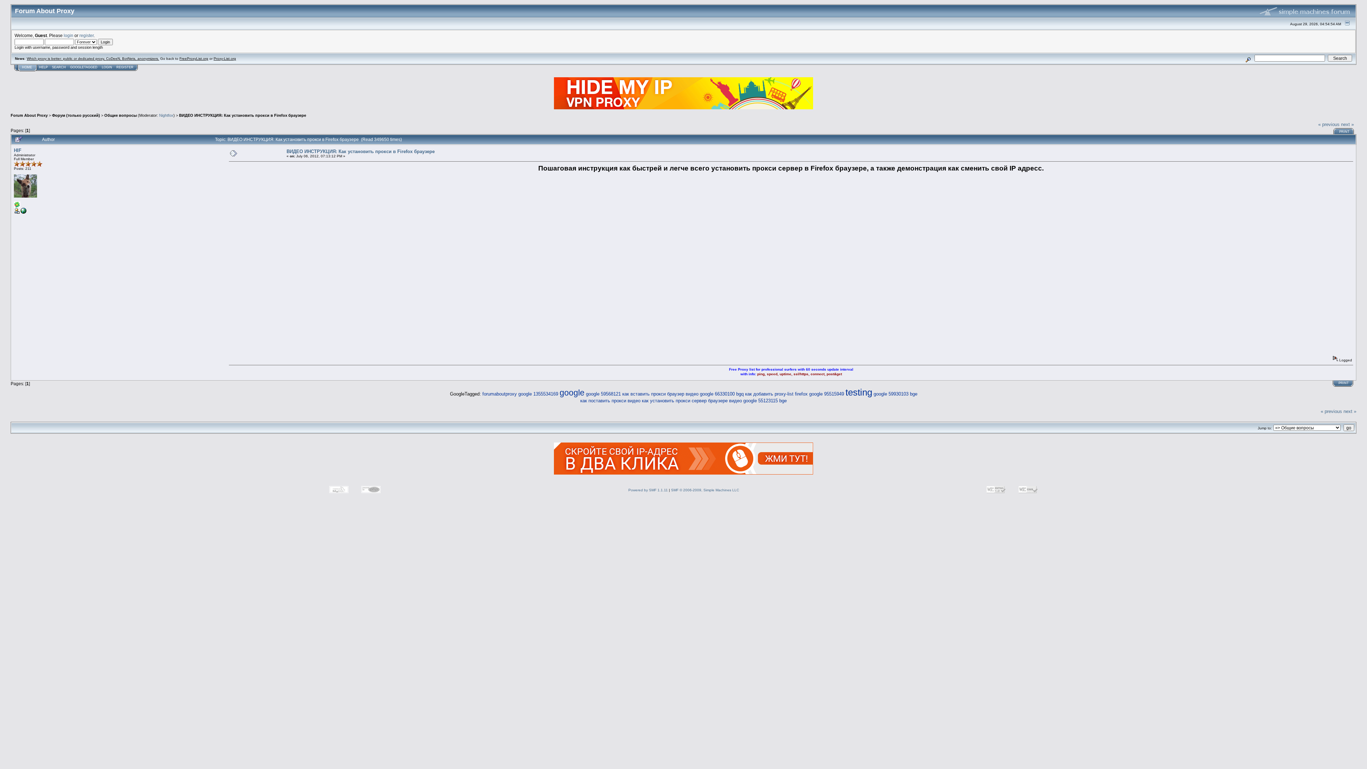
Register (124, 67)
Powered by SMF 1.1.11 (648, 490)
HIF (17, 150)
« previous (1329, 124)
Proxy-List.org (225, 59)
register (86, 35)
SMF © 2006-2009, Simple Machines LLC (705, 490)
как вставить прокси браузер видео (660, 394)
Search (59, 67)
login (68, 35)
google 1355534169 (538, 394)
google (572, 392)
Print (1344, 132)
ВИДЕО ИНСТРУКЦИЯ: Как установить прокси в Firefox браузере (242, 115)
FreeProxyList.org (193, 59)
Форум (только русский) (76, 115)
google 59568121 (603, 394)
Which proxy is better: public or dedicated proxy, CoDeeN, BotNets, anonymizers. (93, 59)
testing (858, 392)
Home (27, 67)
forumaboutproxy (499, 394)
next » (1347, 124)
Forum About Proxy (29, 115)
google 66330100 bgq (722, 394)
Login (107, 67)
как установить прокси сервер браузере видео (692, 400)
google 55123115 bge (765, 400)
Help (43, 67)
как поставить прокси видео (610, 400)
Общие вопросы (120, 115)
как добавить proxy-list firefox (776, 394)
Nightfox (166, 115)
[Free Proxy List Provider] (23, 212)
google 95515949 (826, 394)
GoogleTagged (84, 67)
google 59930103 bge (895, 394)
